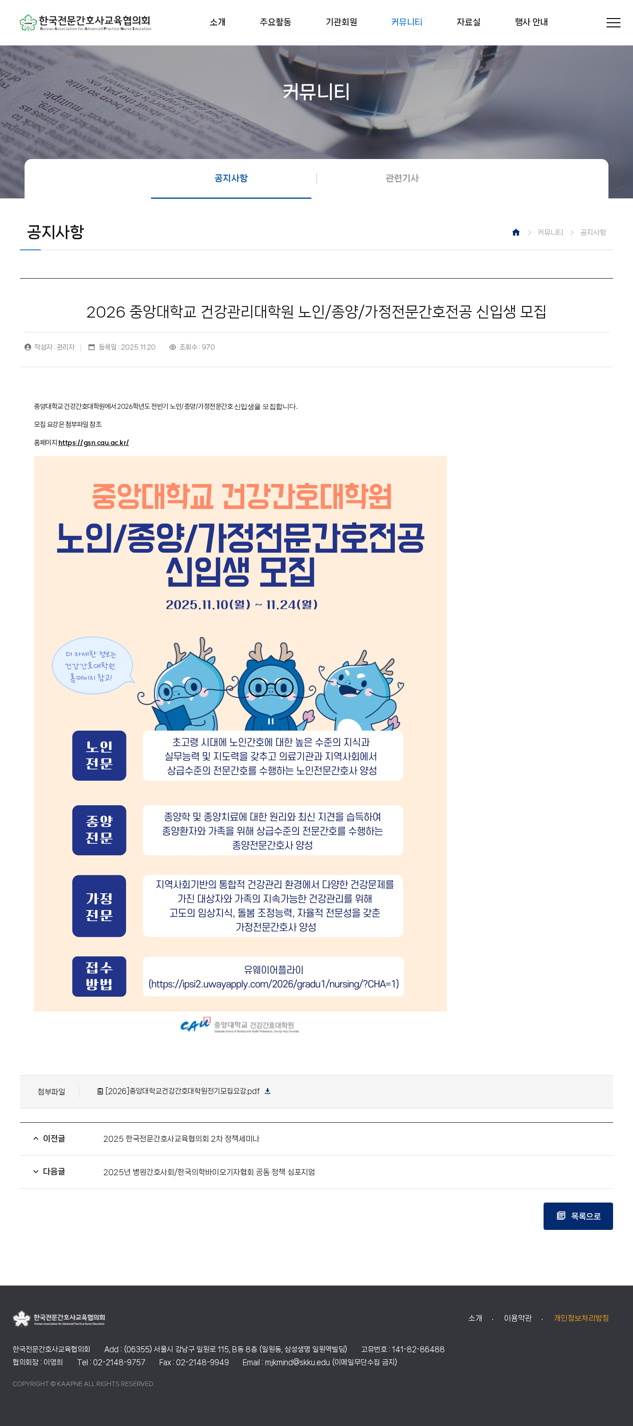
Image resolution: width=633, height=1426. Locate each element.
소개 (475, 1318)
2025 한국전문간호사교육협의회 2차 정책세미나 (181, 1138)
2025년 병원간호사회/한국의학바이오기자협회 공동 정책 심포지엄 (209, 1172)
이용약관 (518, 1318)
